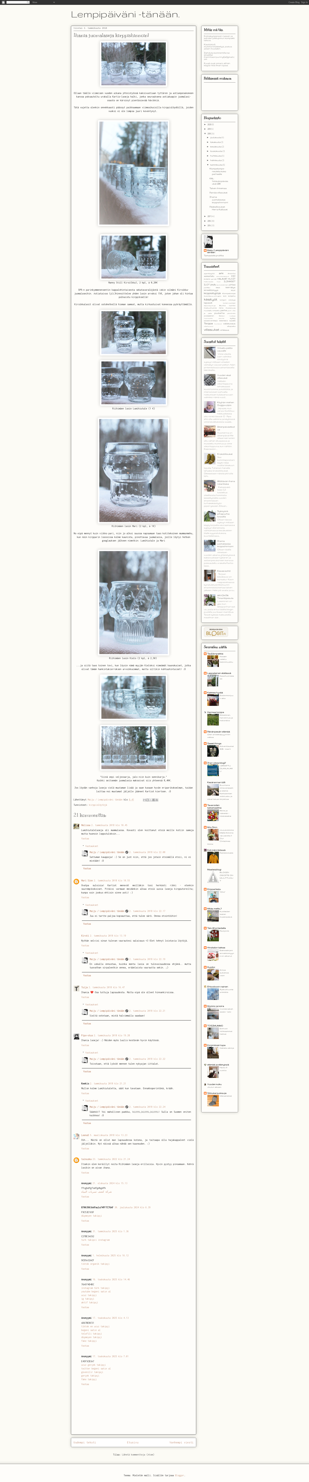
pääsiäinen (209, 316)
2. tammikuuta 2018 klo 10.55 (112, 880)
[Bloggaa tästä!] (147, 800)
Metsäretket (226, 1096)
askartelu (209, 276)
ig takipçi (87, 1298)
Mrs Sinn (212, 827)
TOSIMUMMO (215, 1026)
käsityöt (210, 299)
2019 (209, 129)
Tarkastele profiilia (214, 255)
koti (224, 296)
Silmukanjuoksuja (216, 1093)
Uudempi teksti (85, 1442)
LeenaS (85, 1135)
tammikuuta (216, 165)
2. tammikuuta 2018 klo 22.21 (147, 1010)
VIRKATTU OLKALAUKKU (226, 768)
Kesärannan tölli (216, 782)
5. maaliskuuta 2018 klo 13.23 (108, 1135)
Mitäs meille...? (214, 909)
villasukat (211, 329)
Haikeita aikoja (227, 1048)
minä (221, 308)
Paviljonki (224, 931)
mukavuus (230, 308)
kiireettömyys (211, 290)
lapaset (208, 303)
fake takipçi (89, 1340)
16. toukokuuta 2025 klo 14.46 (111, 1279)
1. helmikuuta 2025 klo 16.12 (111, 1255)
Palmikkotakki (226, 853)
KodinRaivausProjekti (212, 296)
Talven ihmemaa (218, 188)
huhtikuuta (216, 156)
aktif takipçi (89, 1302)
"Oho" (222, 892)
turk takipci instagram (95, 1239)
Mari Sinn (87, 880)
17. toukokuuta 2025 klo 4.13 (111, 1317)
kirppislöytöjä (98, 804)
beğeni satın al (91, 1330)
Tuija (84, 987)
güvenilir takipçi (92, 1372)
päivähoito (231, 313)
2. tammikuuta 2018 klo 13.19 (108, 935)
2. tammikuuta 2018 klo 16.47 (107, 987)
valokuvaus (229, 324)
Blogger (179, 1475)
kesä (218, 287)
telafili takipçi (91, 1333)
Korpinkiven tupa (216, 1045)
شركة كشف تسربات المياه (96, 1191)
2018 (209, 134)
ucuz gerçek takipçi (93, 1364)
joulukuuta (216, 137)
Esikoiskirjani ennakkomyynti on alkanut (227, 953)
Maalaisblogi (214, 869)
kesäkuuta (216, 147)
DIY (233, 276)
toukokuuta (216, 151)
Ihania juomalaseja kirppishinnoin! (219, 199)
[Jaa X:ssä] (150, 800)
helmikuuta (216, 160)
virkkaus (224, 330)
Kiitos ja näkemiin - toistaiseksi (225, 813)
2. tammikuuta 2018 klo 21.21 (108, 1083)
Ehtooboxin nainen (217, 987)
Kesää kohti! (224, 571)
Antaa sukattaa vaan (224, 973)
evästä (207, 279)
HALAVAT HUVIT (226, 279)
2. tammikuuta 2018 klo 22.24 (147, 1106)
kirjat (233, 290)
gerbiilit (214, 279)
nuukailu (208, 310)
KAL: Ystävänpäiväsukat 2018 (219, 181)
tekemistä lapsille (227, 321)
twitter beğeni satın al (96, 1368)
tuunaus (218, 324)
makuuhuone (210, 308)
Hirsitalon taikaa (216, 947)
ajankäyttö (209, 273)
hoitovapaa (208, 281)
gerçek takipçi (90, 1375)
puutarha (219, 313)
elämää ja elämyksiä (218, 1065)
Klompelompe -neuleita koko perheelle (218, 171)
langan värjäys (228, 300)
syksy (232, 318)
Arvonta (231, 273)
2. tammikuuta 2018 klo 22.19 (147, 959)
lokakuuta (215, 142)
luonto (232, 305)
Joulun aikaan (214, 1087)
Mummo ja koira (215, 1006)
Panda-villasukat (218, 193)
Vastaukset (91, 846)
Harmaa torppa (215, 712)
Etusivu (132, 1442)
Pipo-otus (87, 1035)
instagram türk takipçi (95, 1288)
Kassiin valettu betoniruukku (226, 659)
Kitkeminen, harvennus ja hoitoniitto (226, 718)
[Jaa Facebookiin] (153, 800)
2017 (209, 216)
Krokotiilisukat (225, 454)
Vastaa (85, 838)
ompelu (216, 310)
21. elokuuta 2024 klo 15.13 (110, 1183)
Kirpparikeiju (214, 889)
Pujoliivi (211, 967)
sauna (221, 318)
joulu (213, 284)
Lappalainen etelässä (219, 673)
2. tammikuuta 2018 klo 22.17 (147, 911)
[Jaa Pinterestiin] (156, 800)
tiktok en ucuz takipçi (95, 1326)
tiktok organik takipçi (95, 1263)
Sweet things (214, 743)
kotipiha (231, 296)
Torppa (208, 323)
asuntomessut (222, 276)
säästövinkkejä (211, 321)
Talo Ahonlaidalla (216, 928)
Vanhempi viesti (181, 1442)
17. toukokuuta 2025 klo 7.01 (111, 1356)
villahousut (208, 326)
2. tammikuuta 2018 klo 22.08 (147, 852)
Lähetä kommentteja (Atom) (138, 1454)
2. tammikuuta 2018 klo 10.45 (109, 825)
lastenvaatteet (229, 303)
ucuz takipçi (89, 1295)
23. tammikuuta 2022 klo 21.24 (111, 1159)
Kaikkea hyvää (215, 693)
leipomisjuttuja (210, 305)
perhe (223, 310)
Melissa (85, 825)
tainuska (86, 1159)
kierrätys (230, 287)
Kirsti (85, 935)
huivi (218, 281)
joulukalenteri (222, 285)
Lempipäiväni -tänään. (125, 13)
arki (221, 273)
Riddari (222, 316)
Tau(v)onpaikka (215, 654)
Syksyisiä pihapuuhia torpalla (223, 514)
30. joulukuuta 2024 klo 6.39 (132, 1207)
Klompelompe (228, 293)
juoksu (207, 287)
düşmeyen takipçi (91, 1215)
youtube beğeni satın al (96, 1291)
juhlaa (232, 285)
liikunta (222, 305)
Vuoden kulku (214, 1084)
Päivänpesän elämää (218, 732)
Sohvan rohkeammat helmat (226, 1031)
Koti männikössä (216, 850)
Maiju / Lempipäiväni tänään (107, 852)
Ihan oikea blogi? (216, 763)
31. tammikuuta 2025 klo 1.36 (111, 1231)
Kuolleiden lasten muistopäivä (226, 914)
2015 (209, 225)
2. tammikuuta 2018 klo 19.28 (112, 1035)
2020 (209, 124)
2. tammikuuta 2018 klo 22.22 (147, 1058)
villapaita (231, 326)
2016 (209, 221)
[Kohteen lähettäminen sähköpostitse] (144, 800)
